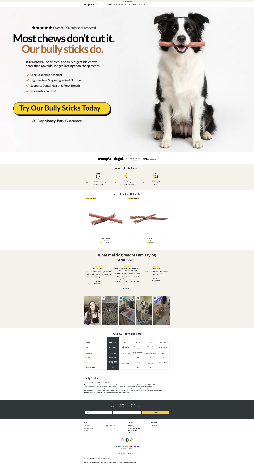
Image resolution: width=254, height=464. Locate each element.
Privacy (122, 454)
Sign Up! (155, 412)
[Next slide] (169, 310)
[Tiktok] (131, 440)
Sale (144, 4)
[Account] (165, 4)
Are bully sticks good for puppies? (135, 428)
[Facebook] (122, 440)
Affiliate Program (109, 426)
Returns (86, 430)
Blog (129, 432)
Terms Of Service (127, 454)
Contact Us (86, 432)
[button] (168, 5)
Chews (130, 4)
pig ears (124, 390)
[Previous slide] (84, 310)
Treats (134, 4)
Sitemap (132, 454)
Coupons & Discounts (110, 425)
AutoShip (86, 426)
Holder (115, 4)
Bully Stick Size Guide (132, 430)
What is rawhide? (131, 426)
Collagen (121, 4)
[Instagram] (127, 440)
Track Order (87, 425)
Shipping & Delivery (88, 428)
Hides (125, 4)
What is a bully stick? (132, 425)
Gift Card (140, 4)
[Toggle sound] (99, 297)
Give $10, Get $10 (153, 425)
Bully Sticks (109, 4)
